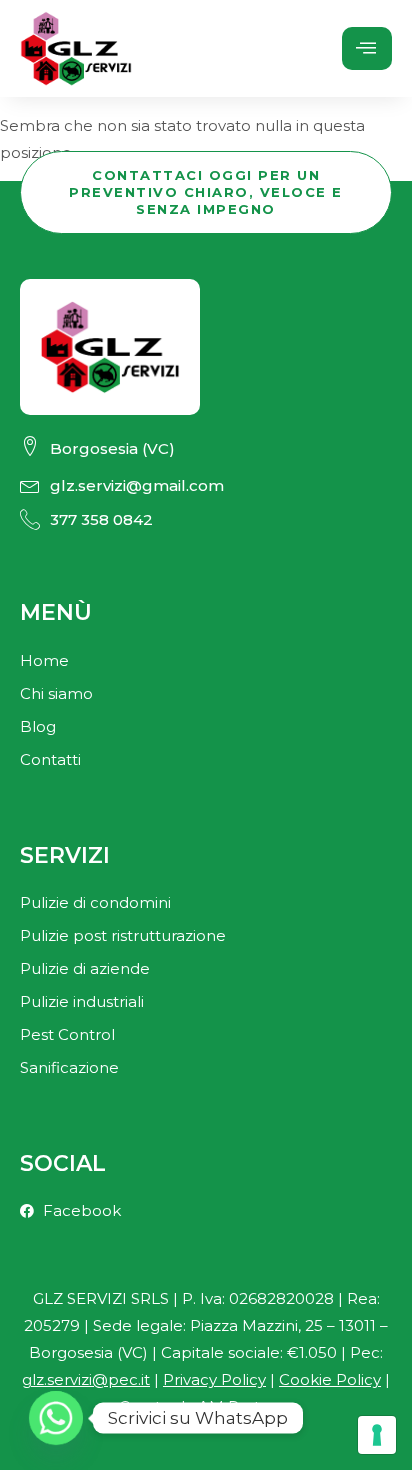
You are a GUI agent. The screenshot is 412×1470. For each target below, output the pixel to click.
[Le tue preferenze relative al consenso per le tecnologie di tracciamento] (377, 1435)
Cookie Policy (330, 1379)
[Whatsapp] (56, 1418)
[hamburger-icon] (367, 48)
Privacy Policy (214, 1379)
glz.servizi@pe (86, 1379)
